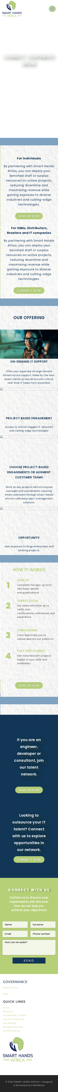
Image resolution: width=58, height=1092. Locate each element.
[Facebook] (31, 1069)
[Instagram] (37, 1069)
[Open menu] (52, 9)
